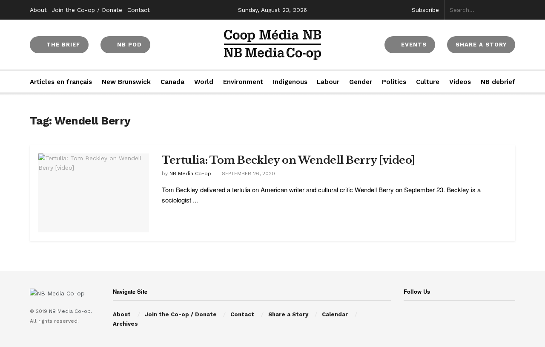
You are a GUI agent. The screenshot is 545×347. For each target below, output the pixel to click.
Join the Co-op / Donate (87, 9)
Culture (427, 82)
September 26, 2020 (247, 173)
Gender (360, 82)
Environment (243, 82)
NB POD (128, 44)
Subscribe (425, 9)
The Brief (62, 44)
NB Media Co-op (190, 173)
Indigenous (290, 82)
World (203, 82)
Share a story (481, 44)
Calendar (335, 314)
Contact (138, 9)
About (38, 9)
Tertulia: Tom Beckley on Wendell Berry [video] (288, 160)
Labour (328, 82)
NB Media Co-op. (70, 311)
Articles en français (61, 82)
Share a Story (288, 314)
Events (413, 44)
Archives (125, 324)
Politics (394, 82)
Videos (460, 82)
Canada (172, 82)
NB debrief (498, 82)
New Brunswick (126, 82)
